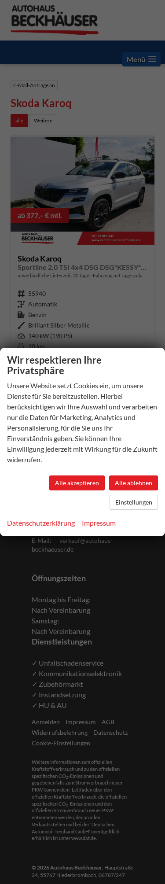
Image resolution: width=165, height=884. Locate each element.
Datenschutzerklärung (41, 523)
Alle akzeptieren (77, 482)
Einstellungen (133, 502)
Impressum (99, 523)
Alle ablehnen (133, 482)
